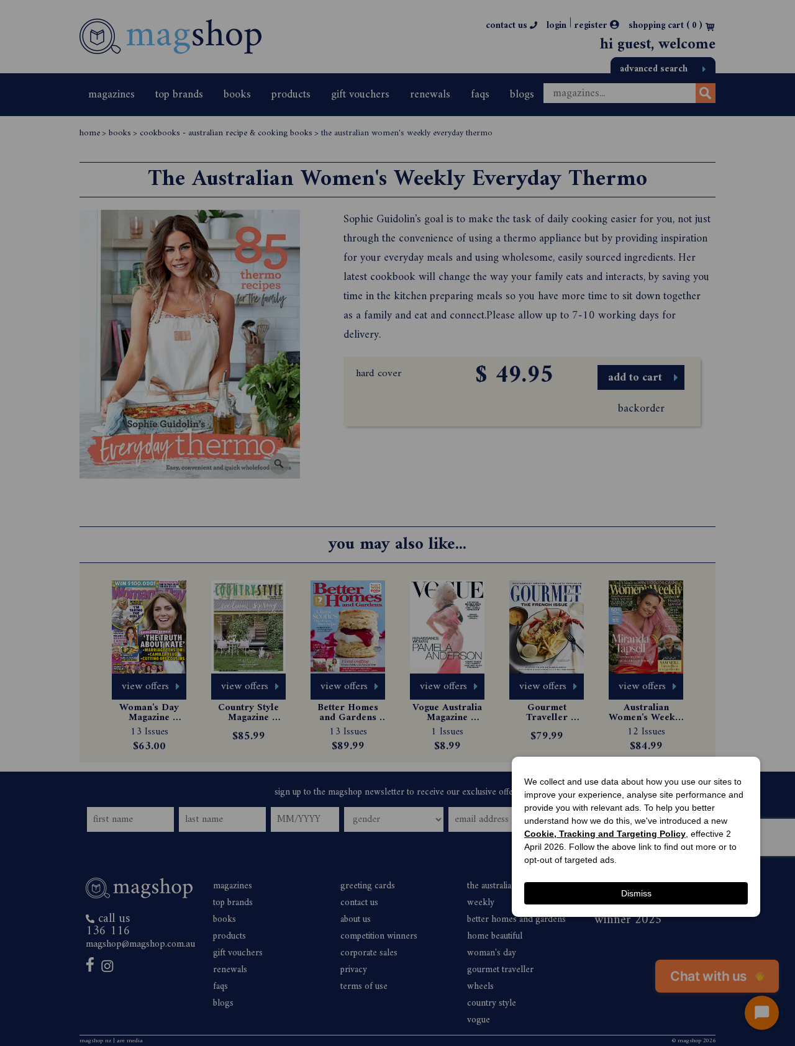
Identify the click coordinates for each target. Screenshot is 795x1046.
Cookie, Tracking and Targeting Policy (605, 834)
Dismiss (636, 893)
